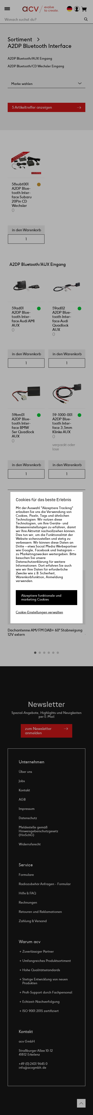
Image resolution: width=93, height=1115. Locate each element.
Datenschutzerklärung (32, 562)
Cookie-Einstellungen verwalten (39, 612)
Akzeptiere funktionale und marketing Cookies (41, 597)
